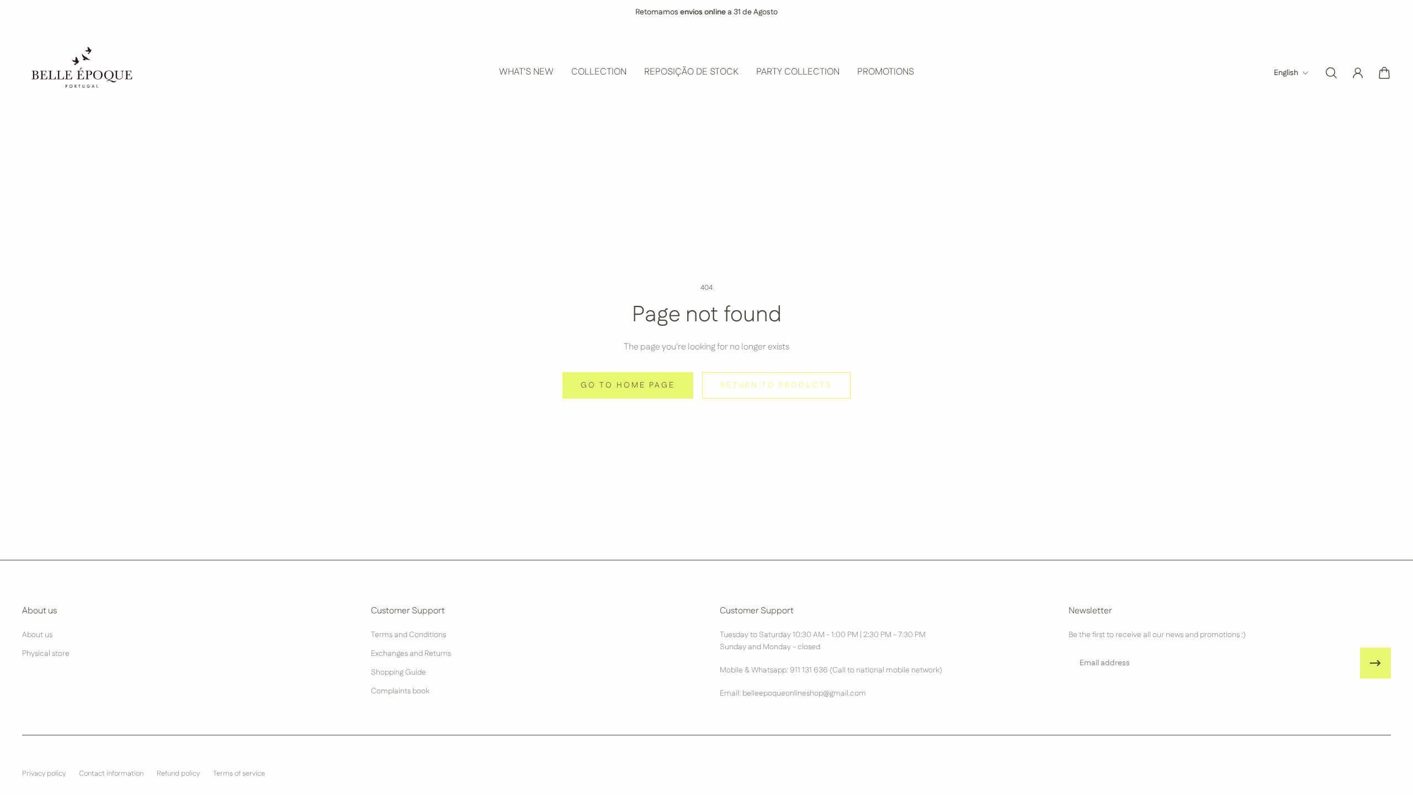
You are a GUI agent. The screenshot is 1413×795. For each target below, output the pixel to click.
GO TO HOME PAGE (628, 385)
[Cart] (1384, 73)
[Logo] (80, 72)
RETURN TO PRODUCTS (776, 385)
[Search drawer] (1331, 73)
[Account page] (1358, 73)
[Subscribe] (1375, 663)
